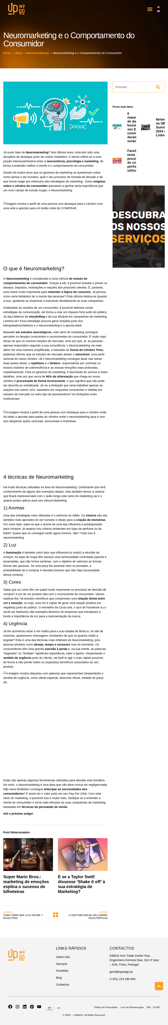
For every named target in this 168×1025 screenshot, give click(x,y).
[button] (150, 9)
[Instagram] (17, 1007)
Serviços (61, 964)
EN (58, 1008)
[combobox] (133, 87)
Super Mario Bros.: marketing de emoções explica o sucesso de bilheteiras (26, 884)
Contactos (62, 984)
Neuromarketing (37, 53)
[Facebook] (10, 1007)
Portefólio (62, 970)
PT (49, 1007)
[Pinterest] (32, 1007)
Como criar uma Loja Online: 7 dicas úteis (23, 915)
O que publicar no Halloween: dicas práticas (88, 915)
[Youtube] (39, 1007)
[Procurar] (159, 87)
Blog (18, 53)
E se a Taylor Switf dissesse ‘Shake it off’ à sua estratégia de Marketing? (81, 884)
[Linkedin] (25, 1007)
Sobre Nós (63, 957)
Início (7, 53)
